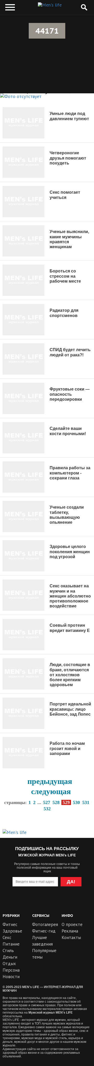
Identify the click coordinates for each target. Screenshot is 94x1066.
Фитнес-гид (44, 931)
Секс (7, 937)
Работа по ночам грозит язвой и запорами (67, 748)
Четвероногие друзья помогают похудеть (68, 158)
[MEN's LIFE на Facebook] (75, 903)
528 (56, 802)
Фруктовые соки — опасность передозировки (70, 394)
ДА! (71, 881)
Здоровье (12, 931)
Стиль (8, 950)
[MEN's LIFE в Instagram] (56, 903)
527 (46, 802)
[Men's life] (50, 5)
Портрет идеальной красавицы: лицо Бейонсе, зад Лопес (70, 709)
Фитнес (10, 924)
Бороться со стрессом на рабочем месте (65, 276)
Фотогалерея (45, 924)
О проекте (72, 924)
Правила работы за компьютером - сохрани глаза (70, 473)
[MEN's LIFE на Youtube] (19, 903)
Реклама (70, 931)
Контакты (71, 937)
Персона (11, 970)
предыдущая (49, 781)
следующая (51, 791)
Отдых (9, 963)
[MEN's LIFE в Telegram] (37, 903)
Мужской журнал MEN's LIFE (50, 1012)
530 (76, 802)
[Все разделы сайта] (10, 7)
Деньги (10, 957)
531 (85, 802)
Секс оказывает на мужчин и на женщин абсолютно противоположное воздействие (70, 596)
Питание (11, 944)
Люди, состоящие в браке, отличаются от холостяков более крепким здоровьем (70, 674)
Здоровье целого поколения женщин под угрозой (70, 551)
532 (47, 808)
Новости (11, 976)
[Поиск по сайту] (84, 7)
